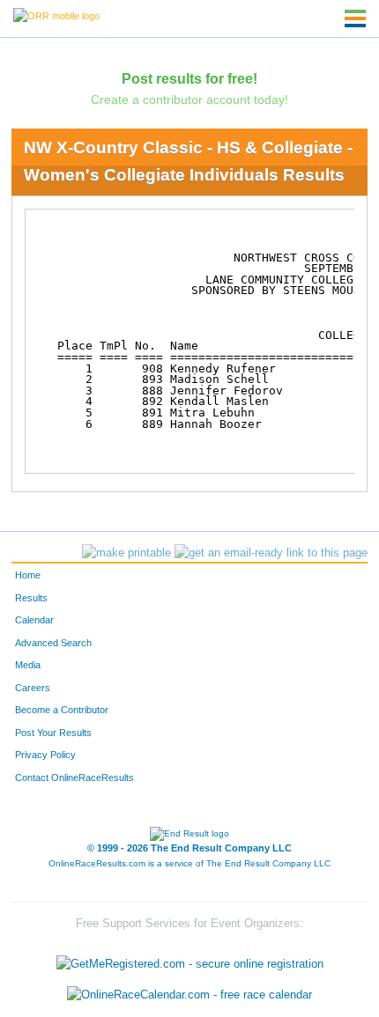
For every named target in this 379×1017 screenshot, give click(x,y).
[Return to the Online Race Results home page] (56, 15)
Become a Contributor (61, 709)
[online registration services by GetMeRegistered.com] (189, 959)
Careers (32, 687)
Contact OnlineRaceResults (74, 777)
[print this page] (126, 553)
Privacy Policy (45, 754)
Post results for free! (189, 78)
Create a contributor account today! (189, 99)
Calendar (34, 620)
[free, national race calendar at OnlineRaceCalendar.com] (189, 994)
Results (31, 598)
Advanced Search (53, 642)
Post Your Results (53, 732)
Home (28, 575)
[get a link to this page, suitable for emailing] (271, 553)
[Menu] (355, 18)
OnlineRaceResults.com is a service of (189, 863)
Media (28, 665)
